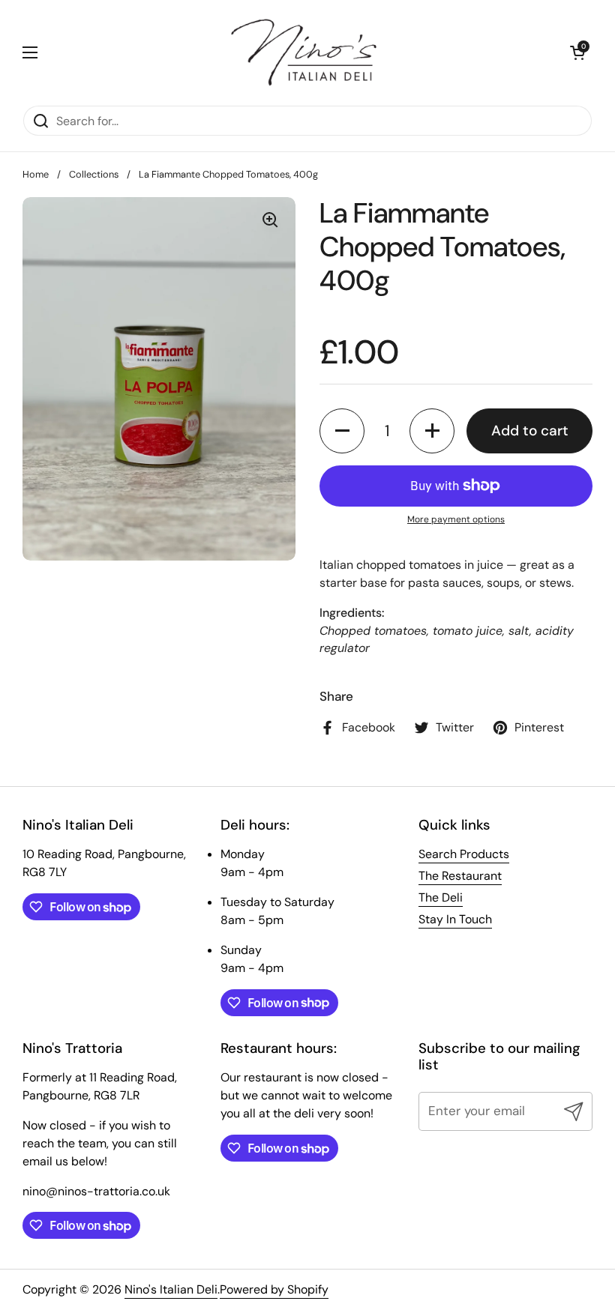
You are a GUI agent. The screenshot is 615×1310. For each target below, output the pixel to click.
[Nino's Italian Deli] (304, 52)
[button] (577, 52)
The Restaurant (460, 876)
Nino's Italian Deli (171, 1289)
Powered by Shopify (274, 1289)
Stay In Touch (455, 919)
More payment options (456, 519)
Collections (93, 174)
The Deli (440, 897)
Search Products (463, 854)
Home (35, 174)
